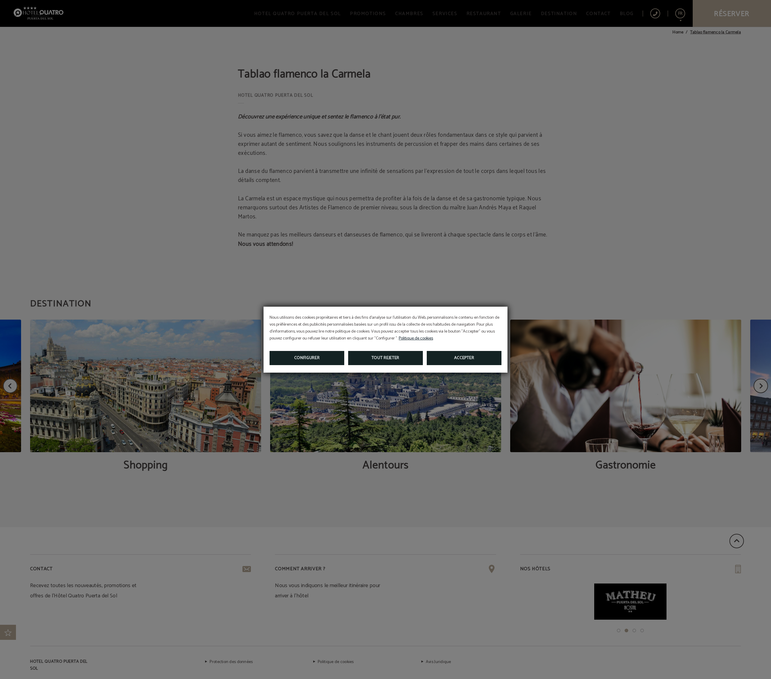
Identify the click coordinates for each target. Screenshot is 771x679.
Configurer (307, 358)
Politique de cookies (416, 338)
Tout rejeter (385, 358)
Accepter (464, 358)
